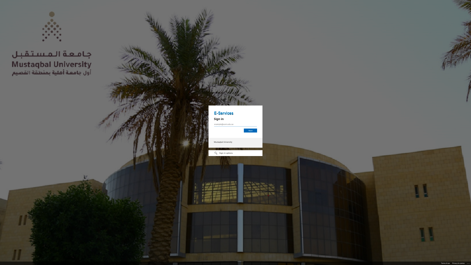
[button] (235, 153)
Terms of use (445, 263)
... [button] (468, 263)
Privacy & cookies (458, 263)
